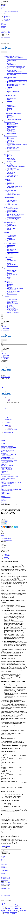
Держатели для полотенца (7, 483)
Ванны (2, 472)
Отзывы (6, 17)
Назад (9, 399)
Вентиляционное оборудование (9, 460)
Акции (2, 857)
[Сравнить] (4, 523)
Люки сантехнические (7, 468)
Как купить (7, 555)
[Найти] (2, 324)
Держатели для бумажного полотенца (11, 489)
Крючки (3, 502)
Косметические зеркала (7, 490)
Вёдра (2, 486)
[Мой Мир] (6, 527)
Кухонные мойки (5, 474)
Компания (3, 861)
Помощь (3, 873)
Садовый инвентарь (6, 455)
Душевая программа (6, 467)
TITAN (2, 536)
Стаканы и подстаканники (8, 478)
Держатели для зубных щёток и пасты (11, 482)
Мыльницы (4, 479)
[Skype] (15, 527)
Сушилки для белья (6, 497)
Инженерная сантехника (7, 450)
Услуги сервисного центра (11, 11)
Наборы (3, 492)
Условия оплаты (5, 875)
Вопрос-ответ (4, 880)
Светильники (4, 503)
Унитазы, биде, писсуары (7, 465)
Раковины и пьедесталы (7, 448)
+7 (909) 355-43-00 (5, 31)
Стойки (3, 481)
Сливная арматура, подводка (8, 454)
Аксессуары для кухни (7, 461)
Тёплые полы (4, 471)
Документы (7, 19)
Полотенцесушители (6, 469)
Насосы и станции (5, 457)
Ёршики (3, 496)
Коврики (3, 495)
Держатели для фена (6, 488)
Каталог (3, 856)
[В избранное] (4, 521)
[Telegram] (17, 527)
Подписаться (4, 852)
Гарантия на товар (5, 878)
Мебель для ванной (6, 451)
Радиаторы (3, 453)
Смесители (3, 464)
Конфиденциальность (6, 901)
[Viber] (10, 527)
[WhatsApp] (12, 527)
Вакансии (6, 20)
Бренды (3, 859)
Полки (2, 499)
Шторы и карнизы (5, 493)
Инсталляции (4, 462)
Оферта (3, 903)
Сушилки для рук (5, 485)
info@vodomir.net (5, 37)
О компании (7, 16)
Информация (4, 870)
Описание (6, 554)
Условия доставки (5, 877)
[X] (8, 527)
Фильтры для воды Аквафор (8, 447)
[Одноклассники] (4, 527)
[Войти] (1, 381)
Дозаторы (3, 500)
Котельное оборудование (7, 458)
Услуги (2, 860)
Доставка (6, 558)
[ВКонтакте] (1, 527)
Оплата (6, 557)
